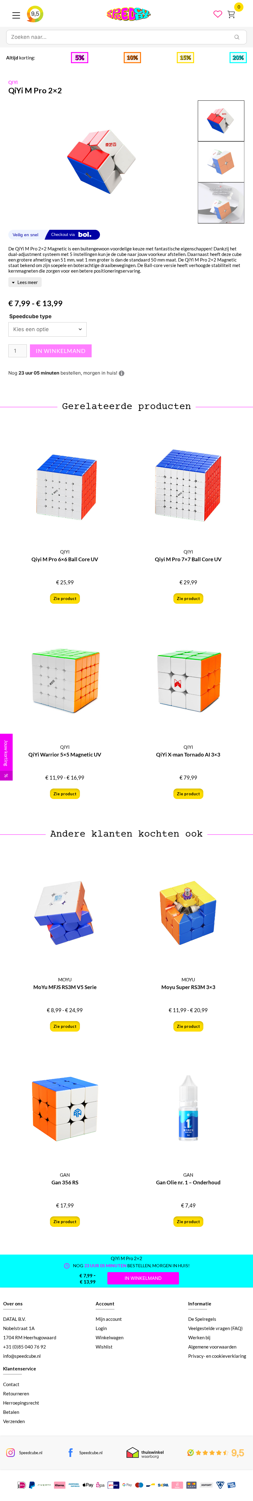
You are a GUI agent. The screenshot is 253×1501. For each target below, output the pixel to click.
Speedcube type (30, 316)
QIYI (13, 82)
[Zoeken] (237, 37)
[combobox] (116, 37)
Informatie (199, 1303)
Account (105, 1303)
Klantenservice (19, 1368)
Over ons (13, 1303)
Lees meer (27, 282)
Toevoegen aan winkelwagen (61, 350)
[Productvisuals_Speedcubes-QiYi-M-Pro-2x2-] (103, 162)
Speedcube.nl (30, 1452)
